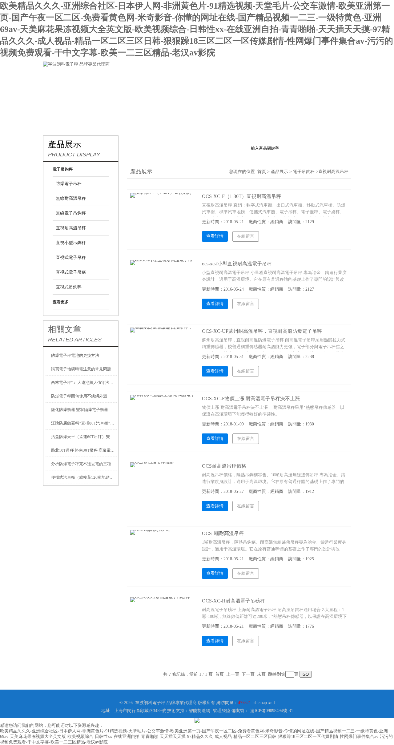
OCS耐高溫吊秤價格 (224, 466)
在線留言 (283, 76)
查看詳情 (214, 236)
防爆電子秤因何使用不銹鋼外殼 (79, 396)
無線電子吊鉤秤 (71, 213)
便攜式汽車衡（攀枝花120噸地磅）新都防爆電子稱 (84, 477)
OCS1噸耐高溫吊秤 (223, 533)
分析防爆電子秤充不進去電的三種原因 (84, 463)
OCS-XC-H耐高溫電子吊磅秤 (233, 600)
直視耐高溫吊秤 (71, 228)
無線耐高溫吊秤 (71, 198)
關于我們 (98, 76)
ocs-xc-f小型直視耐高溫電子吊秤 (237, 263)
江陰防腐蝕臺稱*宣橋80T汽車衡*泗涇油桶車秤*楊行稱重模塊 (84, 423)
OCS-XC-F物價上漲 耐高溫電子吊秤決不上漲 (251, 398)
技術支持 (209, 76)
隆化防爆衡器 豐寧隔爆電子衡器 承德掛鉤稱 (84, 409)
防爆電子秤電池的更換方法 (75, 355)
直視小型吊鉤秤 (71, 242)
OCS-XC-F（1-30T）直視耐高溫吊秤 (241, 196)
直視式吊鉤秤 (69, 287)
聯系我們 (320, 76)
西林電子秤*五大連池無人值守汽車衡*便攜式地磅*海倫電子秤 (84, 382)
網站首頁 (61, 76)
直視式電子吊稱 (71, 272)
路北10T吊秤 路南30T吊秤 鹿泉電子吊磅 (84, 450)
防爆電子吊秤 (69, 183)
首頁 (261, 171)
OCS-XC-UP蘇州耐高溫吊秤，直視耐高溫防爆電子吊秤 (262, 331)
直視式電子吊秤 (71, 257)
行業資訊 (172, 76)
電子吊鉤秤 (304, 171)
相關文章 (64, 329)
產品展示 (135, 76)
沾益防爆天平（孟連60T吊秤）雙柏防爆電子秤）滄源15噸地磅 (84, 436)
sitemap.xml (264, 702)
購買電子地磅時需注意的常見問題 (81, 369)
